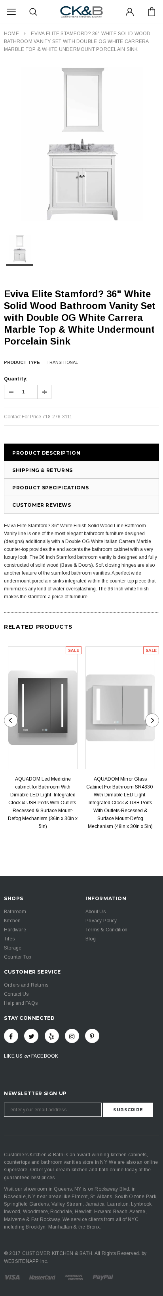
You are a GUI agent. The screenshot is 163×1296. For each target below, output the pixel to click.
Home (11, 33)
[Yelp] (52, 1036)
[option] (81, 144)
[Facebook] (11, 1036)
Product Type (22, 362)
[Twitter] (31, 1036)
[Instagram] (72, 1036)
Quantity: (16, 379)
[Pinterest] (92, 1036)
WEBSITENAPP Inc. (26, 1261)
